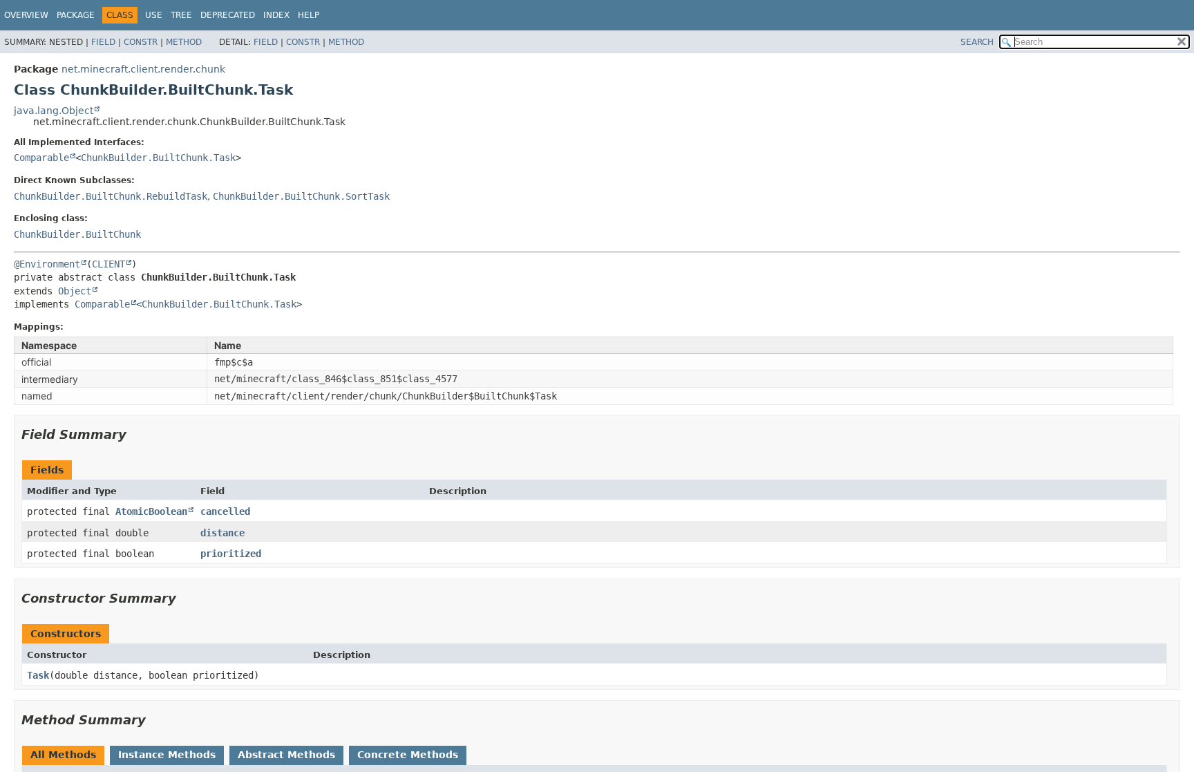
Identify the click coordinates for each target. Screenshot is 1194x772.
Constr (141, 42)
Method (184, 42)
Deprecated (227, 15)
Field (103, 42)
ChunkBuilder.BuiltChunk (77, 234)
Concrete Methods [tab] (407, 754)
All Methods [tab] (63, 754)
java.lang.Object (53, 110)
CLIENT (108, 264)
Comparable (41, 157)
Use (153, 15)
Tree (181, 15)
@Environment (47, 264)
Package (76, 15)
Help (308, 15)
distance (222, 532)
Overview (26, 15)
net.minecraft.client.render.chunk (143, 69)
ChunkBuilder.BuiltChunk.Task (158, 157)
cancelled (225, 511)
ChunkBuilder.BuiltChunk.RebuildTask (110, 196)
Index (276, 15)
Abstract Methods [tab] (286, 754)
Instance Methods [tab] (167, 754)
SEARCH (977, 42)
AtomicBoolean (151, 511)
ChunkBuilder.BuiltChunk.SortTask (301, 196)
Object (74, 290)
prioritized (230, 553)
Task (38, 675)
